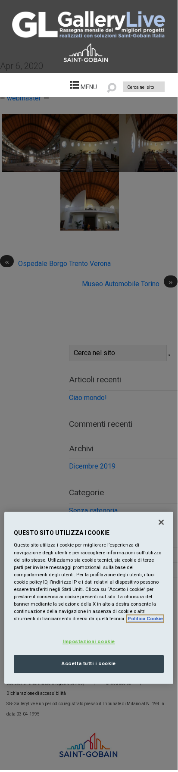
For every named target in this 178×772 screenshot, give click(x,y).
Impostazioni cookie (88, 642)
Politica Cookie (145, 619)
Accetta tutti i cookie (89, 664)
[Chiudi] (161, 522)
